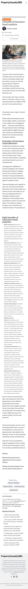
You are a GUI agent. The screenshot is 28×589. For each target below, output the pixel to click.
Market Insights (6, 19)
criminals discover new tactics (15, 324)
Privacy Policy (9, 585)
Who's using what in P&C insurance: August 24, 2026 (11, 516)
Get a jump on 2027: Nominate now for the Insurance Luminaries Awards (13, 522)
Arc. (9, 583)
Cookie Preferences (17, 585)
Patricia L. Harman (12, 28)
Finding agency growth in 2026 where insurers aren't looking (13, 534)
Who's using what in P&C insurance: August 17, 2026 (11, 544)
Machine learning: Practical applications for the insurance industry (11, 460)
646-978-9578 (12, 568)
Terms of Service (24, 583)
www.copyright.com (19, 501)
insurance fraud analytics (10, 158)
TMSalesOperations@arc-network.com (12, 504)
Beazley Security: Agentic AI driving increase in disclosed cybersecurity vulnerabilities (12, 528)
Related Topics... (13, 480)
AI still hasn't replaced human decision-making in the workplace (13, 539)
